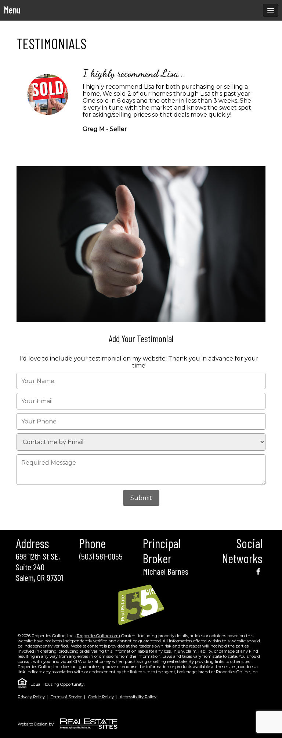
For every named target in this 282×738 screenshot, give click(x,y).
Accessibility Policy (138, 696)
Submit (141, 497)
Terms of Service (66, 696)
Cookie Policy (101, 696)
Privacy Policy (31, 696)
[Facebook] (258, 571)
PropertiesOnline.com (98, 635)
